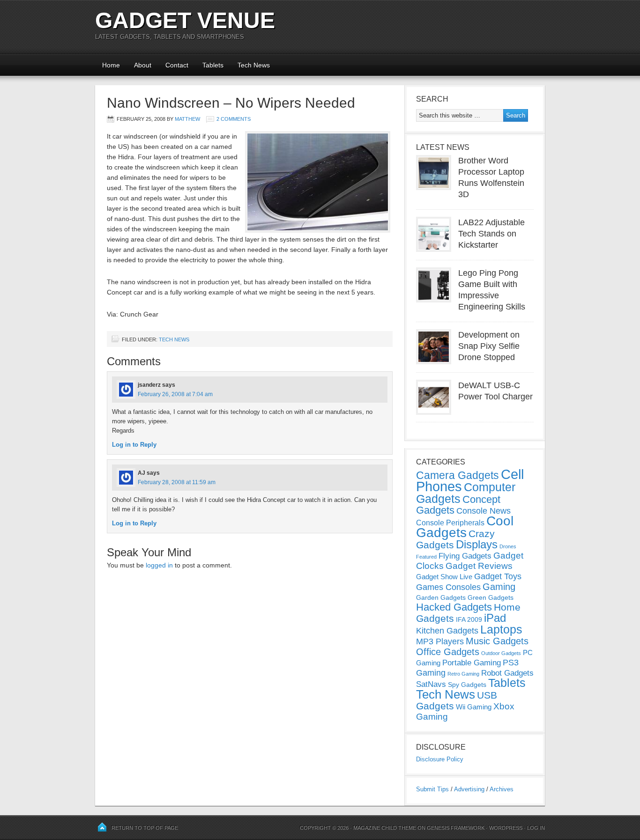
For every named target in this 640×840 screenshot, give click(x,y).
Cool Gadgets (464, 527)
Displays (477, 544)
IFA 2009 (469, 619)
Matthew (187, 119)
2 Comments (233, 119)
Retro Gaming (463, 674)
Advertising (469, 789)
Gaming (499, 587)
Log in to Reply (134, 444)
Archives (501, 789)
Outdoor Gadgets (501, 653)
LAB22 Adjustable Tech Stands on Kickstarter (491, 234)
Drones (507, 546)
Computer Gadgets (465, 492)
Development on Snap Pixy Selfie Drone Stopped (489, 346)
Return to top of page (145, 828)
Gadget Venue (185, 20)
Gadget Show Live (444, 577)
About (142, 65)
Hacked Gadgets (454, 607)
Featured (426, 557)
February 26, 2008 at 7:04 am (175, 394)
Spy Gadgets (467, 684)
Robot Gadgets (507, 673)
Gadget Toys (497, 576)
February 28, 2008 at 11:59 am (177, 482)
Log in (536, 828)
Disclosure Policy (439, 759)
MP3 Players (440, 641)
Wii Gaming (473, 707)
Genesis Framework (455, 828)
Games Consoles (448, 587)
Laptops (501, 629)
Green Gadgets (490, 597)
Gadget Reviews (479, 566)
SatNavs (431, 684)
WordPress (505, 828)
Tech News (254, 65)
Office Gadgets (447, 652)
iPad (495, 618)
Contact (176, 65)
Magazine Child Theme (384, 828)
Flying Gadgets (465, 555)
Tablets (212, 65)
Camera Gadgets (457, 475)
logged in (159, 565)
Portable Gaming (471, 662)
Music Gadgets (497, 641)
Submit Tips (432, 789)
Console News (483, 511)
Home (111, 65)
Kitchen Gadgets (447, 630)
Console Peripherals (450, 523)
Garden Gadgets (441, 597)
